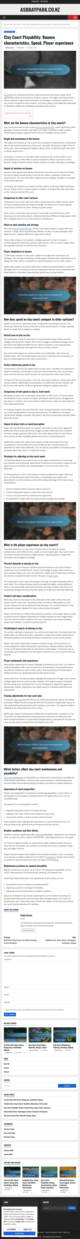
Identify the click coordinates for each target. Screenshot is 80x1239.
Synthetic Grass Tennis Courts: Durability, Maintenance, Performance (26, 1104)
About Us (7, 1064)
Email (6, 995)
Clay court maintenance (13, 777)
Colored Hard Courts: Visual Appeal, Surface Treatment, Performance (26, 1111)
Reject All (28, 1229)
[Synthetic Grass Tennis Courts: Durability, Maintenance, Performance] (30, 1172)
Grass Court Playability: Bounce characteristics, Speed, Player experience (27, 1108)
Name (7, 987)
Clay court (8, 95)
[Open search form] (65, 17)
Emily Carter (9, 48)
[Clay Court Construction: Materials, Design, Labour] (40, 1034)
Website (7, 1002)
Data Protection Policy (53, 1232)
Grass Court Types (9, 1133)
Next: (60, 940)
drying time (51, 857)
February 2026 (8, 1150)
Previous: (20, 940)
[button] (4, 17)
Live (75, 17)
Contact (6, 1068)
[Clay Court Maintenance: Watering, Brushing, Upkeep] (64, 1034)
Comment (8, 959)
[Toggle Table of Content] (29, 116)
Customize (11, 1229)
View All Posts (28, 930)
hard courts (53, 576)
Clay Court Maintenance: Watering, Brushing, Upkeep (63, 1046)
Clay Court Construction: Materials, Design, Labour (38, 1046)
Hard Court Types (9, 1137)
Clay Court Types (9, 32)
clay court (18, 700)
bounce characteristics (45, 127)
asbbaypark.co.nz (40, 9)
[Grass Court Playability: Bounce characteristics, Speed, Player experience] (49, 1172)
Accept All (19, 1233)
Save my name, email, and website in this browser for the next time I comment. (35, 1010)
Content (6, 1072)
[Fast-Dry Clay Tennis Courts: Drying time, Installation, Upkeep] (15, 1034)
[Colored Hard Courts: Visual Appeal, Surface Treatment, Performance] (68, 1172)
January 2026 (8, 1154)
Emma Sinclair (34, 1050)
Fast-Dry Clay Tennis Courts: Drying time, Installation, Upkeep (14, 1047)
